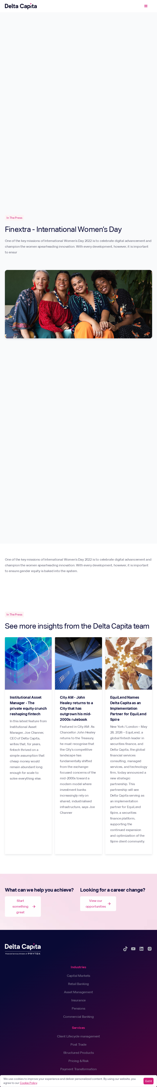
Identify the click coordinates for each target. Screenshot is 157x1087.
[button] (146, 6)
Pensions (78, 1008)
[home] (21, 6)
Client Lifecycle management (78, 1036)
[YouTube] (133, 948)
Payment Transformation (78, 1069)
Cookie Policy (28, 1083)
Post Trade (78, 1044)
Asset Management (78, 992)
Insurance (78, 1000)
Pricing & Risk (78, 1061)
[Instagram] (149, 948)
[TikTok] (125, 948)
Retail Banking (78, 984)
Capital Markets (78, 976)
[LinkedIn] (141, 948)
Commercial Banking (78, 1017)
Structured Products (78, 1053)
